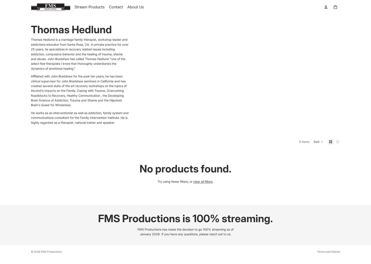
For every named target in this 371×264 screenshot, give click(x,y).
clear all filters (203, 181)
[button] (318, 141)
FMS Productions (51, 251)
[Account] (326, 7)
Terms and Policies (328, 251)
